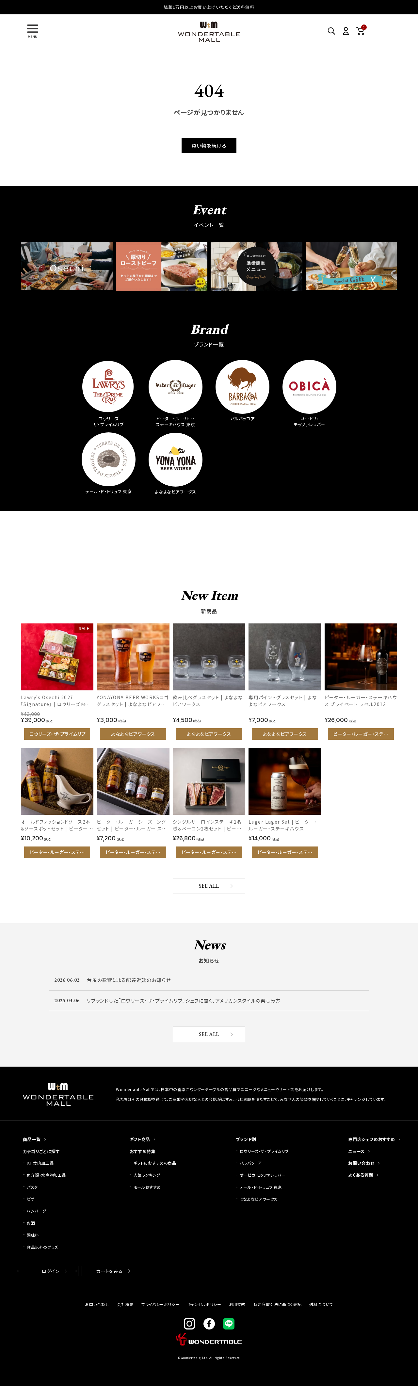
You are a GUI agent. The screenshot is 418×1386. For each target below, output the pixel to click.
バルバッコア (251, 1163)
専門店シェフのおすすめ (371, 1139)
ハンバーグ (36, 1211)
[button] (32, 31)
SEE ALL (209, 885)
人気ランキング (147, 1175)
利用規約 (237, 1304)
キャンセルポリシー (204, 1304)
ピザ (31, 1198)
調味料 (33, 1235)
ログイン (50, 1271)
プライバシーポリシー (160, 1304)
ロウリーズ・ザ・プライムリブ (264, 1151)
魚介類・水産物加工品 (48, 1175)
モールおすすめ (147, 1187)
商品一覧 (31, 1139)
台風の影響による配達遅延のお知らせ (129, 979)
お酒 (31, 1223)
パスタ (32, 1187)
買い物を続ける (209, 145)
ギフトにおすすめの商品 (155, 1163)
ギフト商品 (140, 1139)
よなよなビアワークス (259, 1199)
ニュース (356, 1151)
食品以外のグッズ (42, 1247)
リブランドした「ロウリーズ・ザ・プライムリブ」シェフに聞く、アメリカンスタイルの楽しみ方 (184, 1000)
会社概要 (125, 1304)
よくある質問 (360, 1175)
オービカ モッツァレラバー (263, 1175)
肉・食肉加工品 (40, 1163)
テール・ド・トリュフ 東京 (261, 1187)
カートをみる (109, 1271)
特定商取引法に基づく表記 (277, 1304)
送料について (321, 1304)
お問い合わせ (361, 1163)
